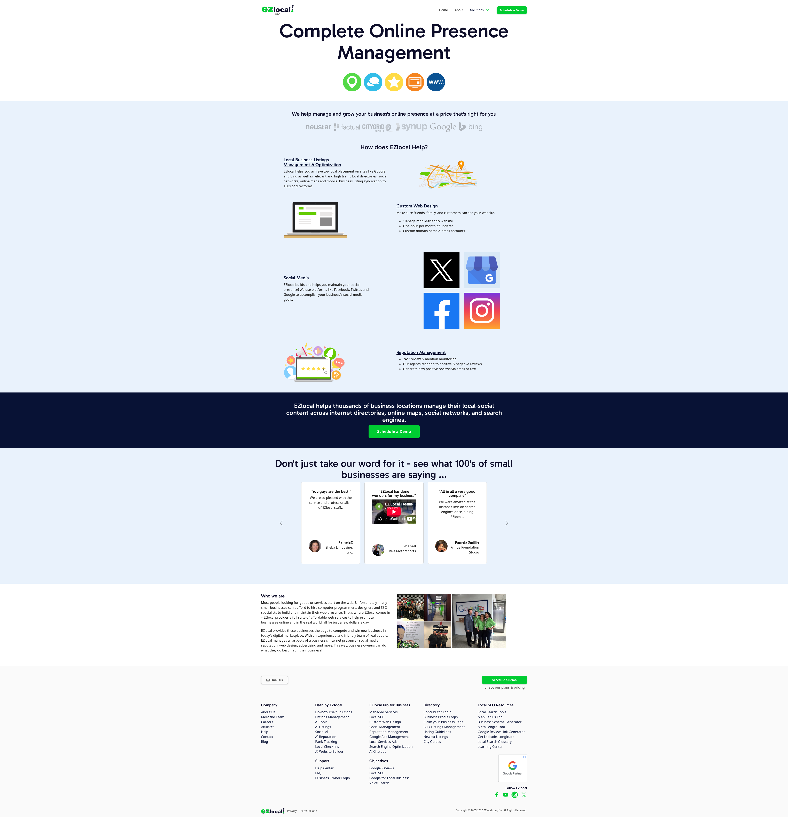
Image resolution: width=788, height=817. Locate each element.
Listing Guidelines (437, 732)
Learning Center (490, 746)
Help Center (324, 768)
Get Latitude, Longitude (496, 736)
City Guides (432, 741)
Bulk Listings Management (444, 727)
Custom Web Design (417, 206)
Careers (267, 722)
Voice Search (379, 783)
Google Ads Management (389, 736)
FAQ (318, 773)
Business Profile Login (441, 717)
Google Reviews (381, 768)
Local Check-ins (327, 746)
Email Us (276, 680)
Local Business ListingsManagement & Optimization (312, 162)
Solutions (477, 10)
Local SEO (377, 717)
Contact (267, 736)
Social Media (296, 278)
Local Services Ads (383, 741)
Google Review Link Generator (501, 732)
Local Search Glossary (495, 741)
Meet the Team (272, 717)
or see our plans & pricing (504, 687)
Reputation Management (421, 352)
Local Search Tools (492, 712)
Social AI (321, 732)
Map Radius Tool (490, 717)
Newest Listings (436, 736)
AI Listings (323, 727)
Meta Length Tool (491, 727)
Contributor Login (437, 712)
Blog (264, 741)
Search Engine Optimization (391, 746)
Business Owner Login (332, 778)
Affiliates (267, 727)
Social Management (384, 727)
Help (264, 732)
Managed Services (383, 712)
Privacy (292, 811)
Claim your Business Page (443, 722)
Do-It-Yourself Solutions (333, 712)
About (459, 10)
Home (443, 10)
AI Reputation (325, 736)
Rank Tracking (326, 741)
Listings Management (332, 717)
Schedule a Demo (512, 10)
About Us (268, 712)
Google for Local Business (389, 778)
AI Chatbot (377, 751)
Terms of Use (308, 811)
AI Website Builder (329, 751)
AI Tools (321, 722)
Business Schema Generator (500, 722)
